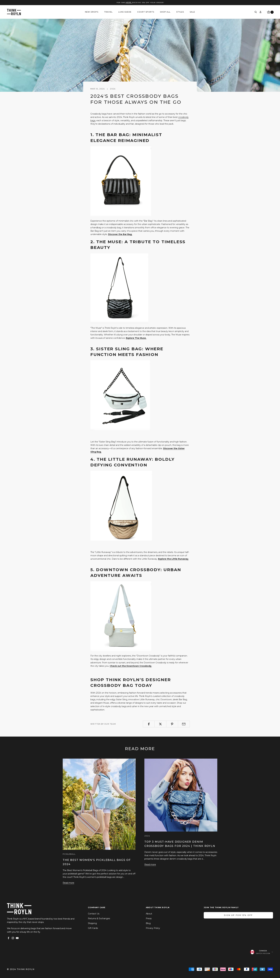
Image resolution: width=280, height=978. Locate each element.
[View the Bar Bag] (120, 181)
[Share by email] (184, 724)
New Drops (91, 12)
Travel (108, 12)
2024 (113, 89)
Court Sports (145, 12)
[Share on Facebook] (148, 724)
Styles (180, 12)
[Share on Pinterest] (172, 724)
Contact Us (93, 913)
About (149, 913)
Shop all (165, 12)
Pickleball (69, 854)
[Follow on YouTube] (17, 938)
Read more (68, 882)
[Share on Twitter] (160, 724)
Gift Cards (93, 928)
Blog (148, 923)
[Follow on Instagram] (12, 938)
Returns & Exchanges (99, 918)
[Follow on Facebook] (8, 938)
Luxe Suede (124, 12)
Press (149, 918)
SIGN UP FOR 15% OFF (238, 915)
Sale (192, 12)
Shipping (92, 923)
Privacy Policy (153, 928)
